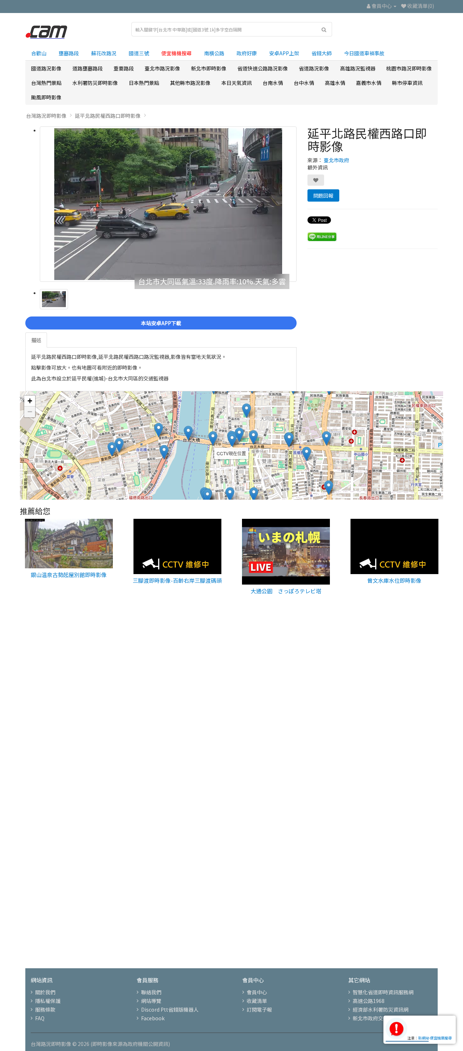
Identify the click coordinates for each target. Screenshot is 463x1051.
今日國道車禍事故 (364, 53)
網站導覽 (151, 1000)
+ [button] (29, 400)
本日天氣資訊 (236, 82)
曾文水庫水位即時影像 (394, 580)
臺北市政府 (336, 160)
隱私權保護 (47, 1000)
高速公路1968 (369, 1000)
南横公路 (214, 53)
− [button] (29, 411)
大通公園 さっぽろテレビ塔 (286, 591)
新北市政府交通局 (373, 1018)
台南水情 (273, 82)
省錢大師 (321, 53)
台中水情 (304, 82)
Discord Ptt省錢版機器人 (170, 1009)
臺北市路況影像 (162, 68)
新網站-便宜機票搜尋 (435, 1038)
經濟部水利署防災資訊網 (380, 1009)
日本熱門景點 (144, 82)
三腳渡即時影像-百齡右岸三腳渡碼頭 (177, 580)
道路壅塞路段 (87, 68)
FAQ (39, 1018)
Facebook (153, 1018)
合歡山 (38, 53)
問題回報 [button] (323, 195)
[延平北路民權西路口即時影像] (168, 204)
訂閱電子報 (259, 1009)
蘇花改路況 (103, 53)
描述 (36, 340)
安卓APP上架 (284, 53)
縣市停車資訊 (407, 82)
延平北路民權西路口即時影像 (108, 115)
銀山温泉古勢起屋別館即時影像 (69, 574)
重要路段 (124, 68)
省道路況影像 (314, 68)
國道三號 (139, 53)
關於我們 (45, 992)
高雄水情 (335, 82)
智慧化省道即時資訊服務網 (383, 992)
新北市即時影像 (208, 68)
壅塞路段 (69, 53)
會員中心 (257, 992)
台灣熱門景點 (46, 82)
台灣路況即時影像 (46, 115)
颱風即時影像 (46, 97)
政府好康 (247, 53)
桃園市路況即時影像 (409, 68)
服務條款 (45, 1009)
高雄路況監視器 (357, 68)
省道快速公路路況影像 (262, 68)
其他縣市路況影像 (190, 82)
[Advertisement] (231, 725)
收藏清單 (257, 1000)
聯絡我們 (151, 992)
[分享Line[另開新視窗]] (322, 236)
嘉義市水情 (368, 82)
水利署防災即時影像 (95, 82)
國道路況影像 (46, 68)
